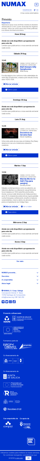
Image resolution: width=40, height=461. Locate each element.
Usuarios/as (27, 10)
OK (28, 458)
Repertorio (20, 26)
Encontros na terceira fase (26, 134)
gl (34, 10)
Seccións (9, 276)
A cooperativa (11, 280)
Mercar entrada (11, 84)
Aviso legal (10, 283)
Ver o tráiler (27, 207)
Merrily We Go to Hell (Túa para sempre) (27, 181)
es (37, 10)
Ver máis (20, 261)
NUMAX (14, 4)
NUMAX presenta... (13, 273)
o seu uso (19, 458)
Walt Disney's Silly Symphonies (28, 68)
